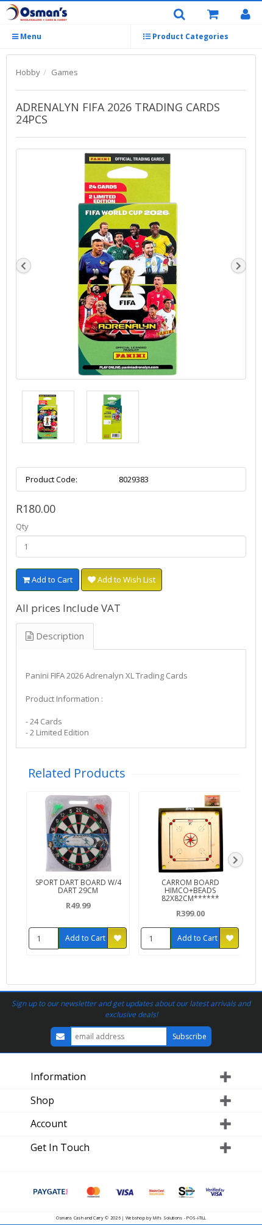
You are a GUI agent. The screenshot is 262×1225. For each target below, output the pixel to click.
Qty (22, 526)
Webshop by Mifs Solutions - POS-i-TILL (166, 1218)
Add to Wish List (125, 579)
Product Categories (189, 36)
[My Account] (250, 14)
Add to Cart (51, 579)
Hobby (28, 72)
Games (64, 72)
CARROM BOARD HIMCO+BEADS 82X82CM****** (190, 890)
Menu (29, 36)
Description (59, 636)
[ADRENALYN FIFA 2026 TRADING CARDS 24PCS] (131, 264)
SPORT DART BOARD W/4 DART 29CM (78, 886)
